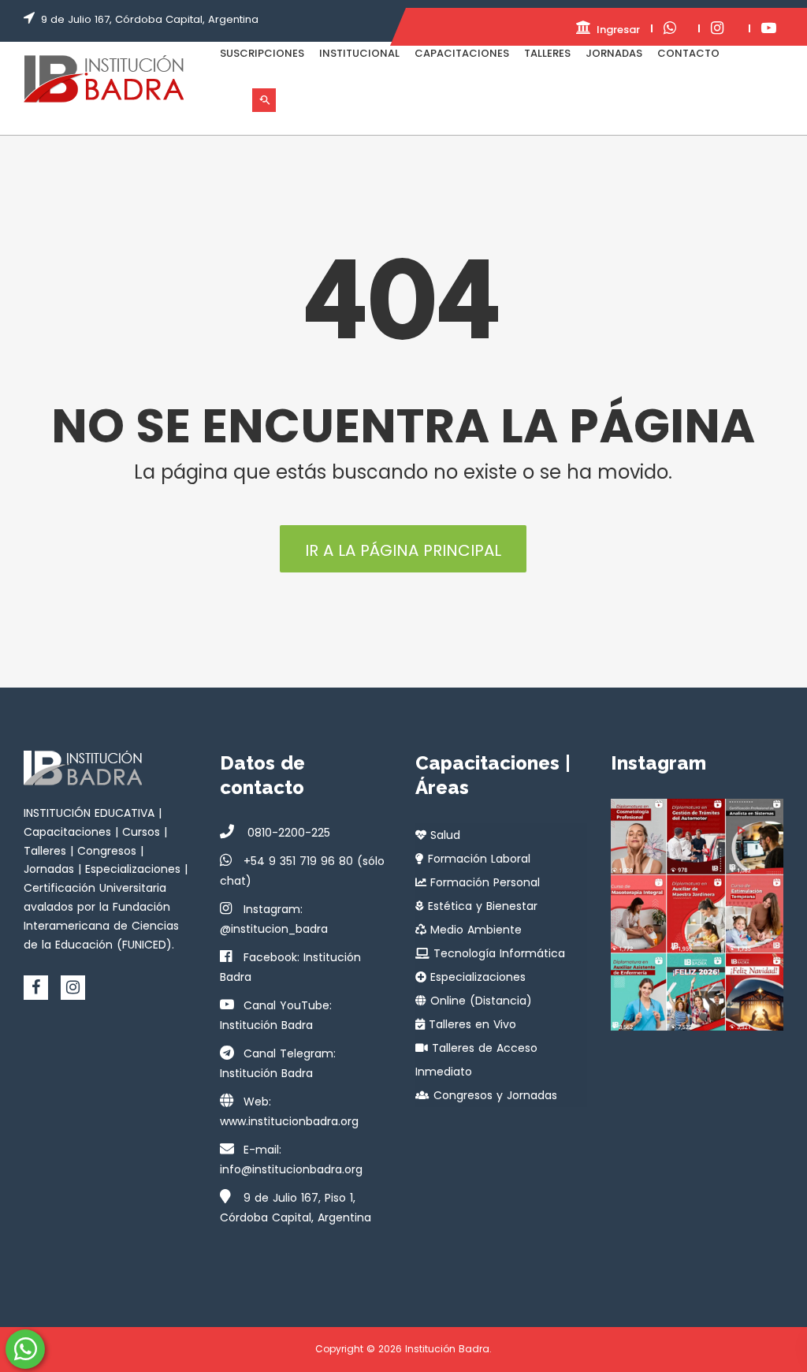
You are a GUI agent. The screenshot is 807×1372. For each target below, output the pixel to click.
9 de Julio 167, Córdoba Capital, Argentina (149, 19)
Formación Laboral (477, 859)
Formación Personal (483, 882)
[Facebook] (36, 987)
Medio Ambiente (474, 930)
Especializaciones (476, 977)
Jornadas (614, 53)
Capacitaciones (462, 53)
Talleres (547, 53)
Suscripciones (262, 53)
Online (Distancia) (479, 1000)
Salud (443, 835)
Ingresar (616, 29)
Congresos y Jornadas (493, 1095)
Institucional (359, 53)
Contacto (688, 53)
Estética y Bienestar (480, 906)
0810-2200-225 (287, 833)
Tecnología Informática (497, 953)
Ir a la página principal (403, 550)
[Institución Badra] (104, 79)
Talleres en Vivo (470, 1024)
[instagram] (73, 987)
